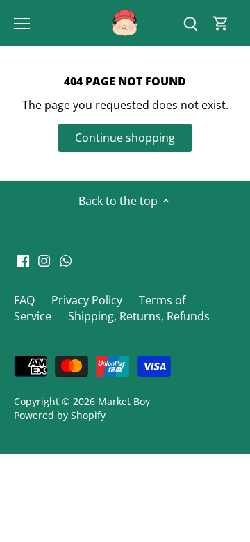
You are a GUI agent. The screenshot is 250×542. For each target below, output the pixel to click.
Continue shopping (125, 137)
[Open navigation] (22, 23)
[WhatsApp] (66, 260)
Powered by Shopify (60, 415)
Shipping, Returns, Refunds (139, 316)
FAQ (24, 300)
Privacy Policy (86, 300)
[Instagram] (44, 260)
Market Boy (124, 401)
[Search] (190, 23)
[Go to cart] (220, 23)
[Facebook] (23, 260)
